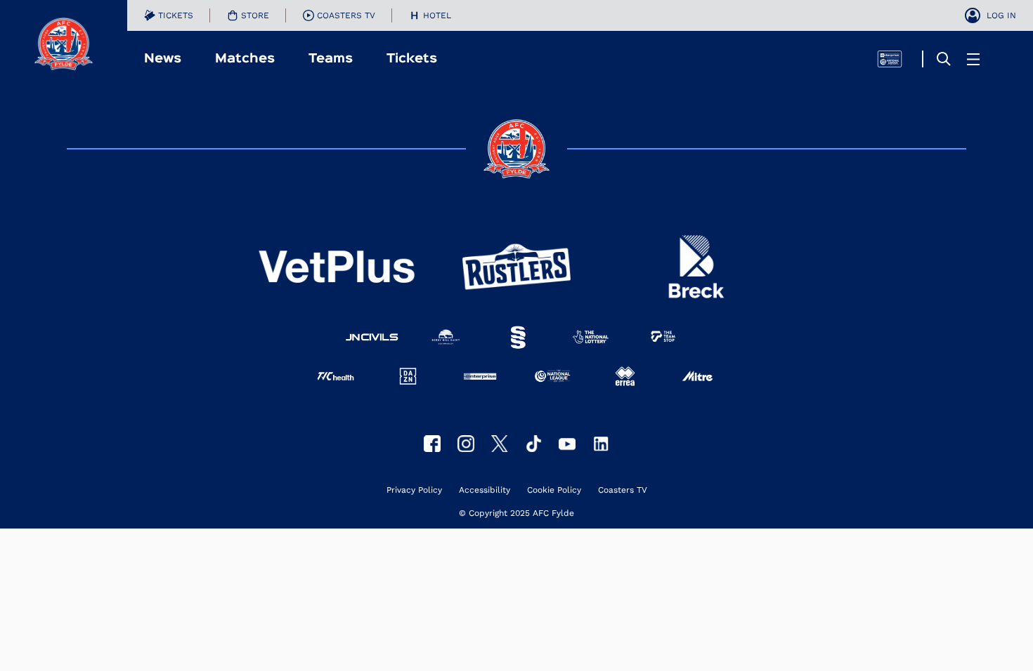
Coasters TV (622, 490)
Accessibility (484, 490)
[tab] (168, 15)
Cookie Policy (554, 490)
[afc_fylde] (465, 443)
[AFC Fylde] (499, 443)
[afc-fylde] (533, 443)
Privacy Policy (414, 490)
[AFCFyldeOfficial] (432, 443)
